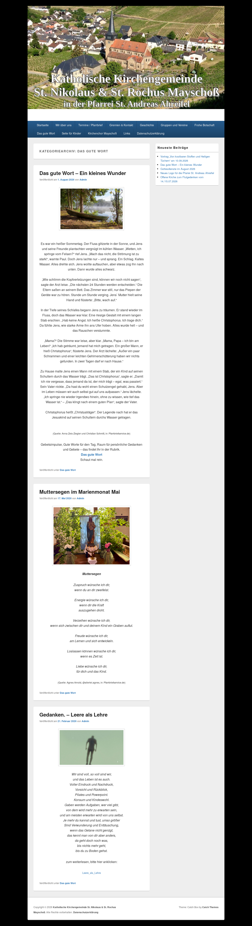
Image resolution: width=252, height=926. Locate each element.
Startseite (43, 125)
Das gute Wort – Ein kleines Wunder (82, 173)
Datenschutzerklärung (150, 133)
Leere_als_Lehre (91, 873)
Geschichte (147, 125)
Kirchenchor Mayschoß (102, 133)
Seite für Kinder (71, 133)
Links (127, 133)
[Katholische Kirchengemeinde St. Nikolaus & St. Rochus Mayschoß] (126, 108)
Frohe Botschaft (204, 125)
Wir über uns (63, 125)
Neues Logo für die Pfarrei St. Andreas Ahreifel (187, 173)
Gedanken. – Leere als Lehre (73, 714)
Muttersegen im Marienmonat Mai (79, 491)
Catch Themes (210, 907)
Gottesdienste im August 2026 (177, 169)
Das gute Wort (46, 133)
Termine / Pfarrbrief (90, 125)
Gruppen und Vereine (174, 125)
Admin (83, 179)
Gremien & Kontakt (121, 125)
